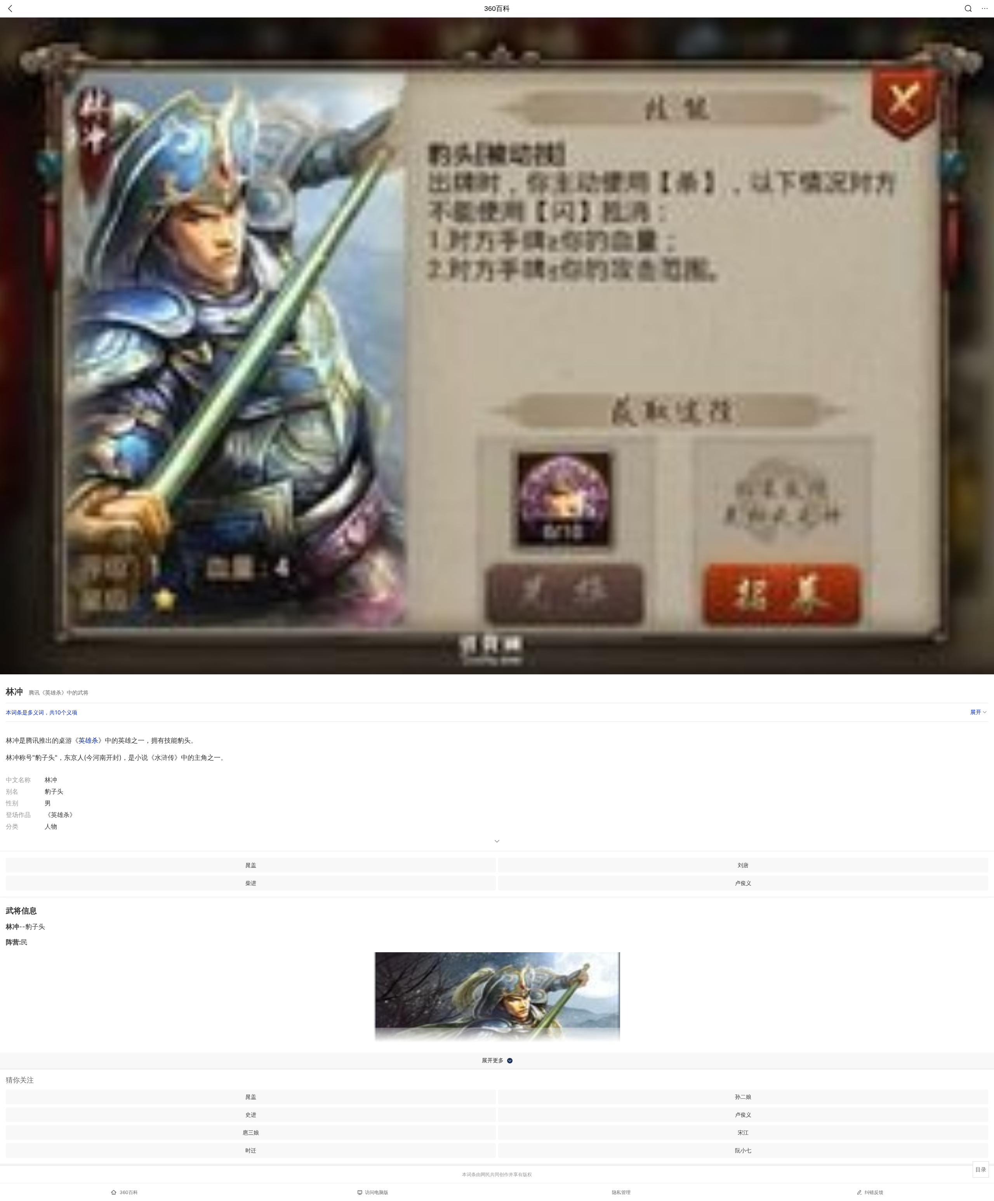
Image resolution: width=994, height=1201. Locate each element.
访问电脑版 (376, 1192)
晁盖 (250, 865)
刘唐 (743, 865)
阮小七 (743, 1150)
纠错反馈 (874, 1192)
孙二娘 (743, 1096)
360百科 (497, 8)
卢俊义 (743, 883)
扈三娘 (251, 1132)
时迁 (250, 1150)
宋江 (743, 1132)
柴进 (250, 883)
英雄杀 (88, 740)
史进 (250, 1114)
